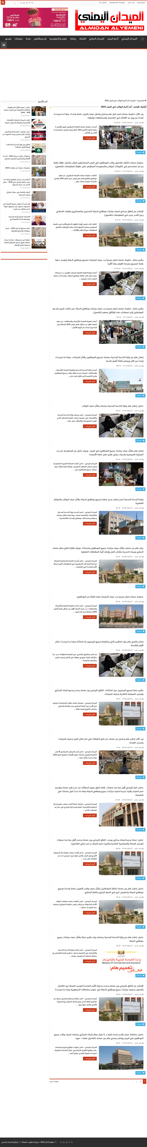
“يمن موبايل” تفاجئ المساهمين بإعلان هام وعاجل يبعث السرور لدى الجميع (16, 134)
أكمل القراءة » (90, 138)
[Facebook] (30, 3)
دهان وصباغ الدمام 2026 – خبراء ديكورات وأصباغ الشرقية (17, 230)
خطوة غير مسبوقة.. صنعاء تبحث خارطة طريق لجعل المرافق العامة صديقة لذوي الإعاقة (17, 242)
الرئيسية (141, 2)
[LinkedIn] (24, 3)
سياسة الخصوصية (117, 2)
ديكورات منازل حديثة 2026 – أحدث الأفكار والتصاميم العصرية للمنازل (16, 157)
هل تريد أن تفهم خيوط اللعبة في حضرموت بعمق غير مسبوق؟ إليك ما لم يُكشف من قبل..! (16, 206)
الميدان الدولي (96, 39)
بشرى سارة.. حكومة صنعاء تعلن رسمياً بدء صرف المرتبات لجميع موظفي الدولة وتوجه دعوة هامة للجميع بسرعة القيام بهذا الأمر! (99, 262)
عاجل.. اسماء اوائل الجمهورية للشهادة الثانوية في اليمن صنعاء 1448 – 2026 (17, 110)
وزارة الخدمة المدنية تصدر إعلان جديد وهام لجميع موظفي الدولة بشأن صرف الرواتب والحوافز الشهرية (98, 501)
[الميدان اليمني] (109, 21)
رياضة (73, 39)
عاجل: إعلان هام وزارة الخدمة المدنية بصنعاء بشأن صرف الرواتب (112, 406)
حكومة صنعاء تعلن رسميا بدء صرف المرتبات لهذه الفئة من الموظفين (110, 597)
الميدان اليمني (129, 39)
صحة (28, 39)
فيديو (8, 39)
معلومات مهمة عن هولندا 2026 (17, 168)
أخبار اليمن (112, 39)
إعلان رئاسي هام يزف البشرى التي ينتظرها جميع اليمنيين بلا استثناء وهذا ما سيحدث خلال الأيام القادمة (99, 644)
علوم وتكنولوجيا (58, 39)
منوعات (18, 39)
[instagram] (21, 3)
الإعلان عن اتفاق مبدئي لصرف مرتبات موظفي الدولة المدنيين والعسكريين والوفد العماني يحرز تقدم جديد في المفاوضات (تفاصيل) (99, 213)
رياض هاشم (138, 366)
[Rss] (32, 3)
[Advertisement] (73, 73)
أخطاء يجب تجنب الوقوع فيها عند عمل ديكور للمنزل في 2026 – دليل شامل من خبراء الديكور (16, 182)
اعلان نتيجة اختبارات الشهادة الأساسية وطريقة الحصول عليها (17, 121)
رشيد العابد (138, 122)
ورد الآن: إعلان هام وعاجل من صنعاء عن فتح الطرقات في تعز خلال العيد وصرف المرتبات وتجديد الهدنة (100, 741)
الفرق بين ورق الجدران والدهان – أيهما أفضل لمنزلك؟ (17, 146)
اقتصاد (82, 39)
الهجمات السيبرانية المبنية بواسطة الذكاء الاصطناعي (19, 218)
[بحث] (3, 2)
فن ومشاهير (40, 39)
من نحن (131, 2)
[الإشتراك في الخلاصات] (50, 107)
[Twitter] (27, 3)
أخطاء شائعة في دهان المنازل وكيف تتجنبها (18, 194)
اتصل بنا (103, 2)
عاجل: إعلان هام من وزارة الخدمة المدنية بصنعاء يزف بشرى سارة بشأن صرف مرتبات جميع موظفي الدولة (100, 939)
